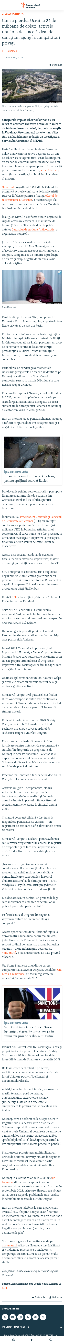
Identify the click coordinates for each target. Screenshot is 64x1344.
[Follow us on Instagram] (20, 1317)
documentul (10, 1245)
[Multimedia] (32, 1340)
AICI (4, 1288)
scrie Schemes (49, 170)
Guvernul (8, 187)
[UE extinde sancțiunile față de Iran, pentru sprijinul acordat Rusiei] (32, 452)
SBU (14, 597)
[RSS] (28, 1317)
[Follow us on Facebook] (5, 1317)
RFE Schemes (9, 51)
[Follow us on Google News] (35, 1317)
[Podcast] (14, 1340)
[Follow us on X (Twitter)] (43, 1317)
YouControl (9, 953)
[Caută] (50, 1340)
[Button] (55, 65)
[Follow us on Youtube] (13, 1317)
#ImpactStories (12, 14)
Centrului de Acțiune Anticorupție (33, 229)
